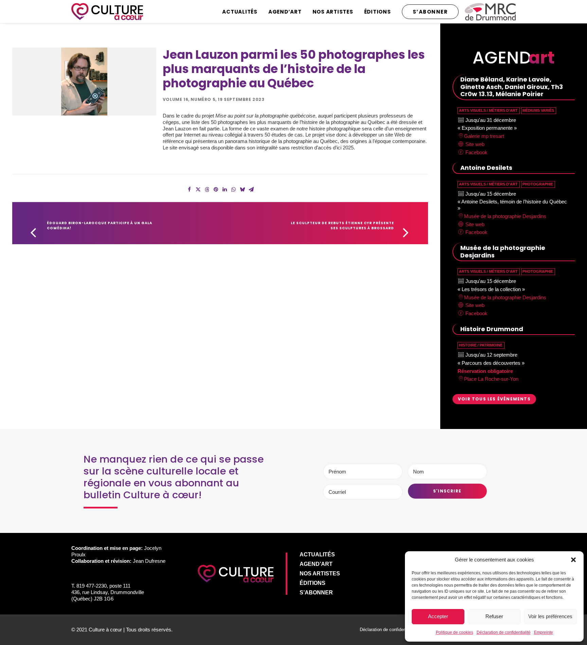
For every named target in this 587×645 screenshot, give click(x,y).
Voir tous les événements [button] (494, 399)
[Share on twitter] (198, 189)
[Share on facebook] (189, 189)
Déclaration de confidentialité (504, 632)
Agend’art (285, 11)
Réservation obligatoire (485, 371)
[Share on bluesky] (242, 189)
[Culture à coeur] (107, 11)
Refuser (494, 616)
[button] (573, 559)
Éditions (377, 11)
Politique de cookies (454, 632)
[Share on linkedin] (224, 189)
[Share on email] (251, 189)
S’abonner (316, 592)
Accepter (438, 616)
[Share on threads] (207, 189)
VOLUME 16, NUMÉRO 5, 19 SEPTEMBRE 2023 (214, 99)
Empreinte (543, 632)
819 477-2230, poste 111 (103, 586)
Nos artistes (333, 11)
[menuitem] (242, 11)
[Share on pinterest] (216, 189)
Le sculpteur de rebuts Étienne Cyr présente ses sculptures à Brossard (343, 225)
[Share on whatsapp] (233, 189)
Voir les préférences (550, 616)
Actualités (239, 11)
